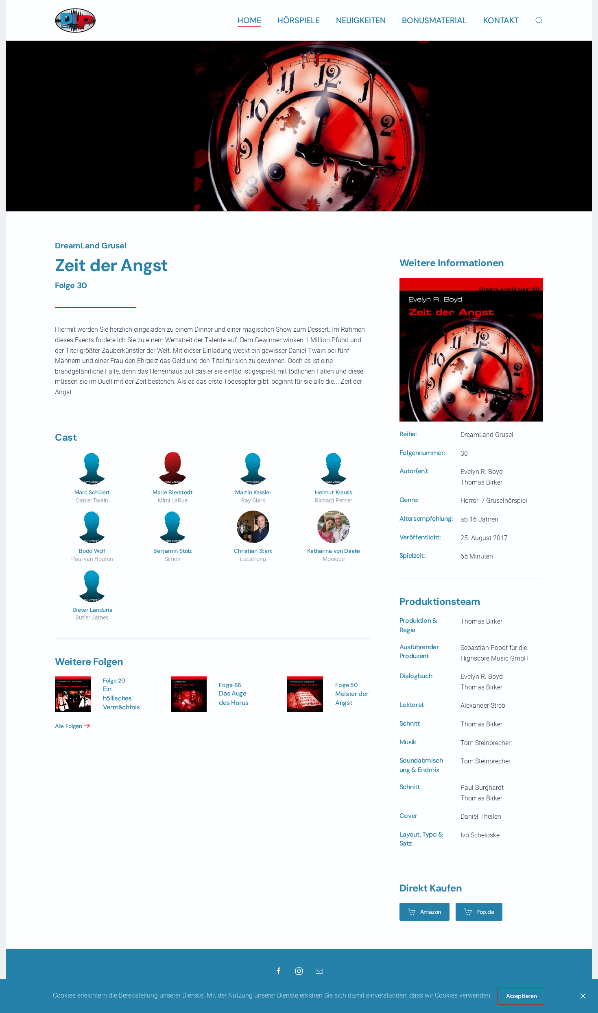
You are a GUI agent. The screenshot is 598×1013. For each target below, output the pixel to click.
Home (249, 20)
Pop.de (485, 911)
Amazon (430, 911)
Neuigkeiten (361, 20)
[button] (539, 20)
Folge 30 (71, 285)
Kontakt (501, 20)
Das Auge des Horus (233, 697)
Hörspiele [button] (298, 20)
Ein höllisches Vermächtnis (121, 698)
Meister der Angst (351, 698)
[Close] (583, 996)
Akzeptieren (521, 996)
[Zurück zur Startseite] (75, 20)
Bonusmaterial (434, 20)
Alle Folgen (68, 726)
